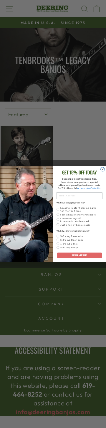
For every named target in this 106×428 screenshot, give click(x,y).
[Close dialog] (103, 169)
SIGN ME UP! (79, 255)
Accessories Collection (89, 188)
